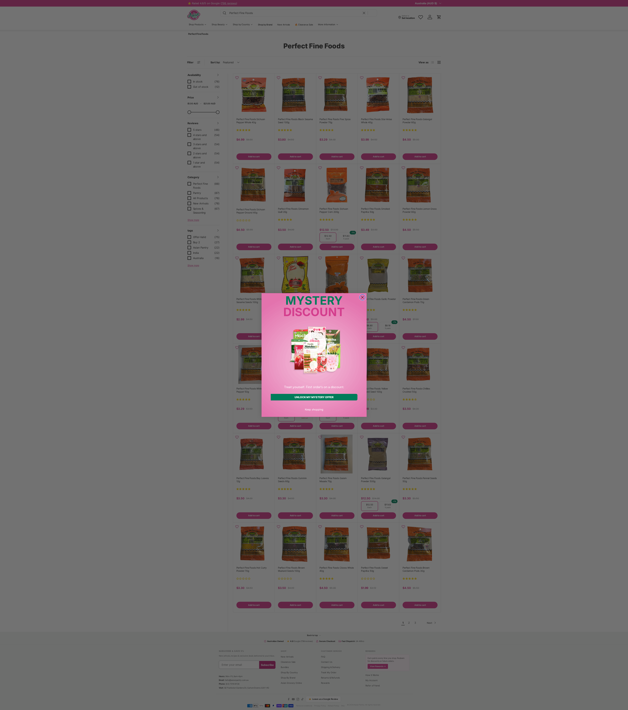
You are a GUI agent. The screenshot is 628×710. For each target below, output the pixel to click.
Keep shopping (314, 409)
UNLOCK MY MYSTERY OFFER (314, 397)
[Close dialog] (362, 297)
